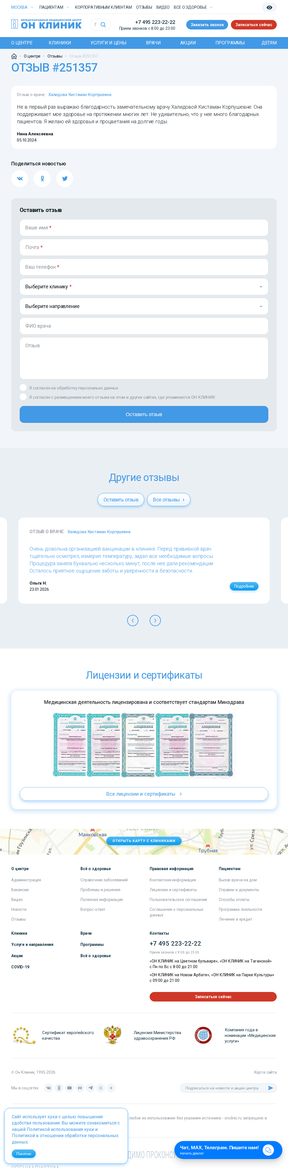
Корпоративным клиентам (103, 7)
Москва (19, 7)
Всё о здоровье (95, 955)
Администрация (26, 880)
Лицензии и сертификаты (173, 890)
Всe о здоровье (190, 7)
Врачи (153, 42)
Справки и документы (239, 890)
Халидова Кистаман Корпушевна (79, 94)
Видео (17, 899)
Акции (188, 42)
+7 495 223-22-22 (155, 22)
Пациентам (51, 7)
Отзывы (144, 7)
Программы (230, 42)
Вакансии (20, 890)
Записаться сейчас (253, 24)
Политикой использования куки (60, 1129)
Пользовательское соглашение (178, 899)
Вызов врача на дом (237, 880)
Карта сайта (265, 1072)
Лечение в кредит (235, 919)
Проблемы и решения (100, 890)
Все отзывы (167, 500)
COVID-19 (20, 967)
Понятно (23, 1153)
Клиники (60, 42)
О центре (21, 42)
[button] (132, 620)
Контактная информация (173, 880)
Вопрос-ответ (92, 909)
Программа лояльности (240, 909)
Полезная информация (101, 899)
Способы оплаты (234, 899)
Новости (18, 909)
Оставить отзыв (144, 414)
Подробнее (244, 586)
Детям (269, 42)
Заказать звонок (207, 24)
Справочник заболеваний (104, 880)
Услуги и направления (32, 944)
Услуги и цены (109, 42)
